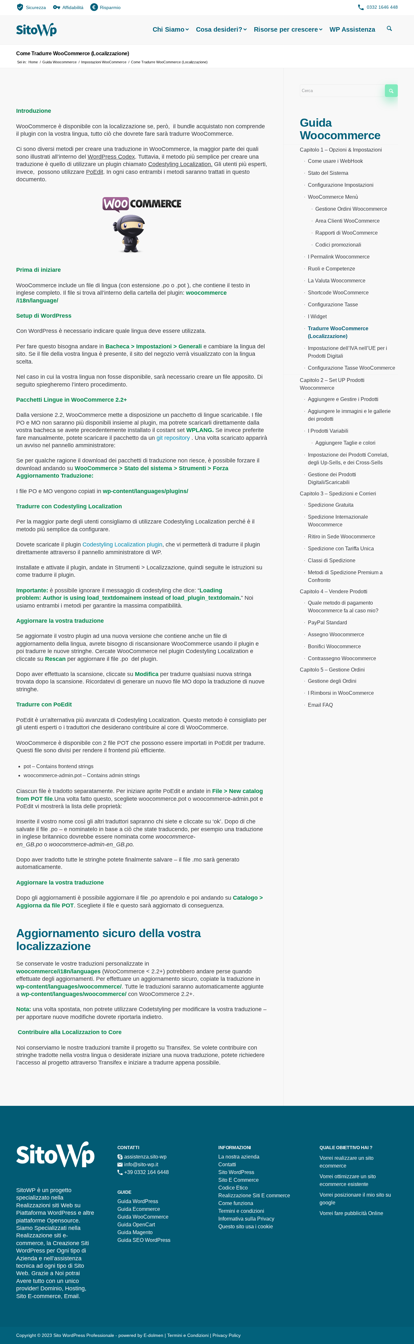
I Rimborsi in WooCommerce (341, 693)
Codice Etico (233, 1188)
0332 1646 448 (382, 7)
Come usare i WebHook (335, 161)
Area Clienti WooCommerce (347, 221)
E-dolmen (153, 1335)
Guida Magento (135, 1232)
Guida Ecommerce (138, 1209)
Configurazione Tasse (333, 304)
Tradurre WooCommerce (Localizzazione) (338, 332)
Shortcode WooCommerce (338, 292)
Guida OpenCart (136, 1224)
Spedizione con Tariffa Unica (341, 548)
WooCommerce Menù (333, 197)
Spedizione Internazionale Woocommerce (338, 520)
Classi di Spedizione (331, 560)
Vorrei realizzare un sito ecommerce (347, 1162)
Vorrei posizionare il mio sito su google (355, 1198)
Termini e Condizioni (188, 1335)
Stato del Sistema (328, 173)
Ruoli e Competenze (331, 268)
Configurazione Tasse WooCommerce (351, 368)
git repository (173, 438)
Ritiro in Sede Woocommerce (341, 536)
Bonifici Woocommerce (334, 646)
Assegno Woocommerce (336, 634)
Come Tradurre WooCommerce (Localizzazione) (72, 53)
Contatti (227, 1164)
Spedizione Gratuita (331, 505)
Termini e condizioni (241, 1211)
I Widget (317, 316)
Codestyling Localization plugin (122, 544)
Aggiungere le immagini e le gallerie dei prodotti (349, 415)
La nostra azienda (238, 1156)
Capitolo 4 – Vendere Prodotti (333, 591)
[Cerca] (389, 29)
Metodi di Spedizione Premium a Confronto (345, 576)
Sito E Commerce (238, 1180)
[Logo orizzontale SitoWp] (36, 29)
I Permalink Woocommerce (339, 256)
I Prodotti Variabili (328, 431)
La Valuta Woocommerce (336, 280)
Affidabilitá (72, 7)
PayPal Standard (327, 622)
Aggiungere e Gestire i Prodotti (343, 399)
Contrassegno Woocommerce (342, 658)
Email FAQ (320, 705)
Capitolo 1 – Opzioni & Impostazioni (341, 150)
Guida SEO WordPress (143, 1240)
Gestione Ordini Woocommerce (351, 209)
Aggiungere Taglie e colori (345, 443)
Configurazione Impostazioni (341, 185)
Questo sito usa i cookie (245, 1226)
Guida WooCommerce (143, 1217)
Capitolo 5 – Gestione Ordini (332, 669)
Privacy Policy (226, 1335)
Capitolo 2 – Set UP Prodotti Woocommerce (332, 384)
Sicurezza (36, 7)
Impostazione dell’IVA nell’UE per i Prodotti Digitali (347, 352)
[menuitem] (31, 7)
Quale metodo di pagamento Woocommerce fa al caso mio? (343, 606)
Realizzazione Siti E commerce (254, 1195)
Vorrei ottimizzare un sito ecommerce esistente (348, 1180)
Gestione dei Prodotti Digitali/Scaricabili (332, 478)
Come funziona (235, 1203)
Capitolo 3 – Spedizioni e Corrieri (338, 493)
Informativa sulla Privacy (246, 1219)
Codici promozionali (338, 245)
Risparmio (110, 7)
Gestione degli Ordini (332, 681)
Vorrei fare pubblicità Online (351, 1213)
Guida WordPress (137, 1201)
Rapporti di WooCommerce (346, 233)
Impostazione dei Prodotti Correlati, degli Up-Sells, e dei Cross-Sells (348, 458)
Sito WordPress (236, 1172)
